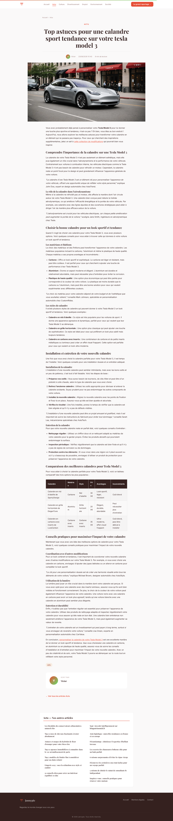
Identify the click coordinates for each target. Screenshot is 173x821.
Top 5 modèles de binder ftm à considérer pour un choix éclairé (62, 758)
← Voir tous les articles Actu (58, 696)
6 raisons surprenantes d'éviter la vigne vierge (109, 757)
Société (108, 4)
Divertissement (73, 4)
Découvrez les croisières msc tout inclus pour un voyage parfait (108, 764)
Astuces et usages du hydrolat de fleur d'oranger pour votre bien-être (60, 742)
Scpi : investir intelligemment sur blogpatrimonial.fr (103, 727)
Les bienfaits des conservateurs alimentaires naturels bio (63, 727)
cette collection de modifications (88, 141)
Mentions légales (137, 800)
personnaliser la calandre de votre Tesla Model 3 (81, 639)
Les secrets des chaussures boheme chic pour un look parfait (108, 750)
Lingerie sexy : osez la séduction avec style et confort (63, 766)
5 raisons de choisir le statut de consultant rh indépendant (108, 771)
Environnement (96, 4)
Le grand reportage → (142, 4)
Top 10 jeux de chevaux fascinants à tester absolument (62, 735)
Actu (54, 4)
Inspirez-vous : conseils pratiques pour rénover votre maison (106, 779)
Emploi (85, 4)
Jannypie (30, 800)
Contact (150, 800)
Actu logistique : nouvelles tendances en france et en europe (109, 735)
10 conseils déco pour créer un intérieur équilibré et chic (61, 774)
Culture (61, 4)
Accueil (47, 4)
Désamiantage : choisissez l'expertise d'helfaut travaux (109, 742)
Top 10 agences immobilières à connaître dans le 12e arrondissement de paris (64, 750)
